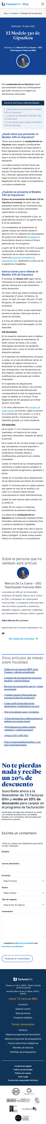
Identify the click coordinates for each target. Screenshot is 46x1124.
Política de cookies (23, 1073)
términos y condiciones (12, 946)
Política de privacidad (23, 1069)
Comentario (7, 911)
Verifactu (23, 1030)
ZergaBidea (32, 237)
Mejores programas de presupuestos (23, 1039)
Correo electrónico (10, 863)
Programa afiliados (23, 1017)
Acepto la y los (20, 945)
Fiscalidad (14, 13)
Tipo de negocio (9, 899)
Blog (6, 13)
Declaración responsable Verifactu (23, 1080)
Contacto (23, 1004)
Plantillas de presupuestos (23, 1052)
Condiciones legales (23, 1066)
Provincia (6, 875)
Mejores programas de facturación (23, 1034)
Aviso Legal (23, 1077)
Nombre (5, 851)
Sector (5, 887)
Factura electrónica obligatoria (23, 1043)
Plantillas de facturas (23, 1047)
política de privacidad (23, 943)
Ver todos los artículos (22, 638)
